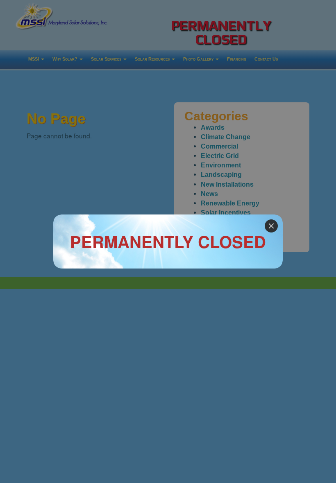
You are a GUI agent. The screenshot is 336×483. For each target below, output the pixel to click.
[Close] (271, 225)
